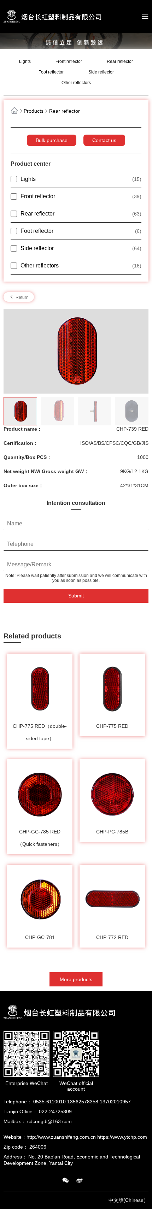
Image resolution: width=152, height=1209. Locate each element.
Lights (25, 61)
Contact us (104, 140)
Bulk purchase (52, 140)
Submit (76, 595)
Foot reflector (51, 72)
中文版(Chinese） (128, 1200)
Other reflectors (76, 82)
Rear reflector (120, 61)
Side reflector (101, 72)
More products (76, 979)
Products (33, 111)
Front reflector (68, 61)
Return (21, 297)
